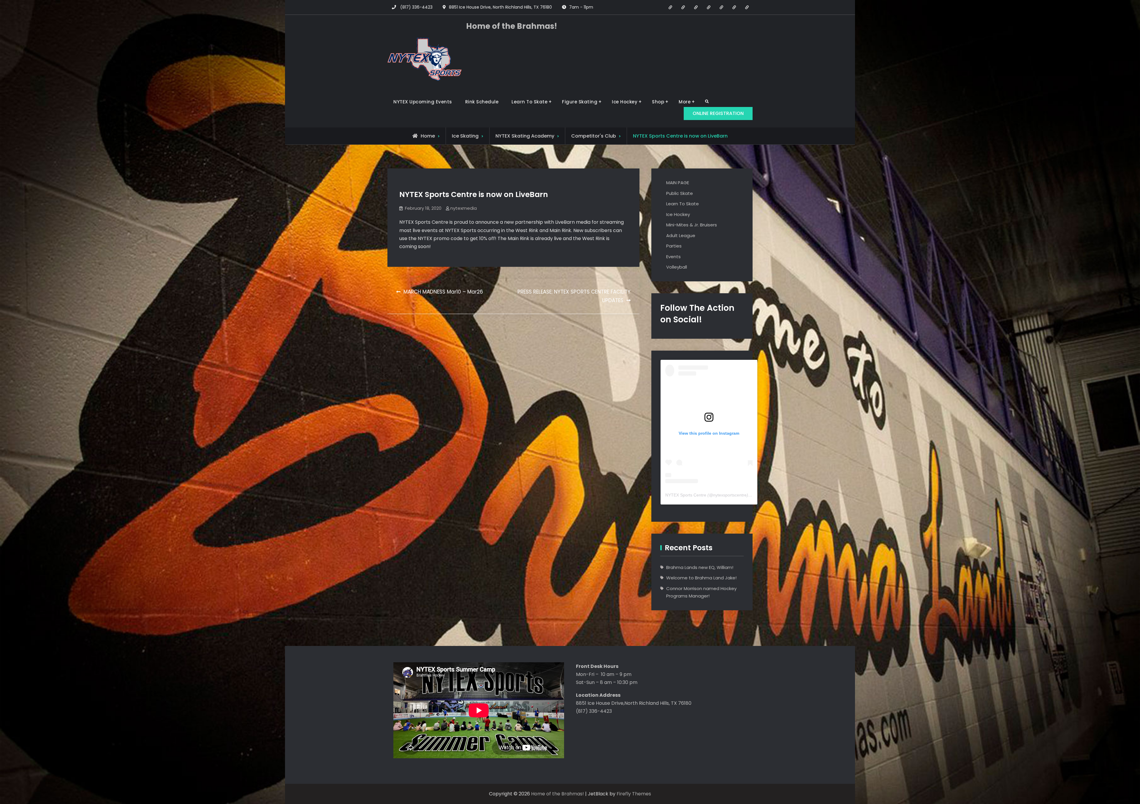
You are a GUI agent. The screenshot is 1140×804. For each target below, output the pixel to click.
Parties (674, 246)
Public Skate (679, 193)
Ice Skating (465, 136)
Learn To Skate (529, 102)
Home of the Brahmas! (511, 26)
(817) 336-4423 (416, 7)
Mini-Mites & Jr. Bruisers (691, 225)
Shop (658, 102)
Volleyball (676, 267)
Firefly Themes (634, 793)
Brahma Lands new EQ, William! (699, 567)
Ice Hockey (624, 102)
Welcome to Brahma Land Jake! (701, 578)
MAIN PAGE (677, 182)
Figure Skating (579, 102)
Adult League (680, 235)
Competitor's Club (593, 136)
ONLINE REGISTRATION (718, 113)
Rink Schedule (482, 102)
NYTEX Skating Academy (524, 136)
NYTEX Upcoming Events (422, 102)
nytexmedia (463, 208)
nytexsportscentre (730, 495)
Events (673, 256)
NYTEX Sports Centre (685, 495)
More (685, 102)
